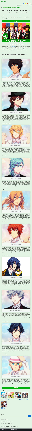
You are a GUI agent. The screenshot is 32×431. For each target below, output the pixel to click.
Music (10, 7)
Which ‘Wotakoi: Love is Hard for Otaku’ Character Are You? (9, 426)
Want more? (2, 414)
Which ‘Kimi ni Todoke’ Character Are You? (7, 423)
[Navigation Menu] (30, 5)
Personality (14, 7)
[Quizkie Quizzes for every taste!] (3, 1)
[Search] (27, 5)
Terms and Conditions (13, 429)
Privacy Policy (7, 429)
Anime (4, 7)
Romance (18, 7)
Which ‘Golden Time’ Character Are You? (7, 427)
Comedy (7, 7)
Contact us (2, 429)
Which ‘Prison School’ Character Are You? (7, 424)
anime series (13, 46)
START (16, 21)
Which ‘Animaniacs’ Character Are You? (6, 421)
